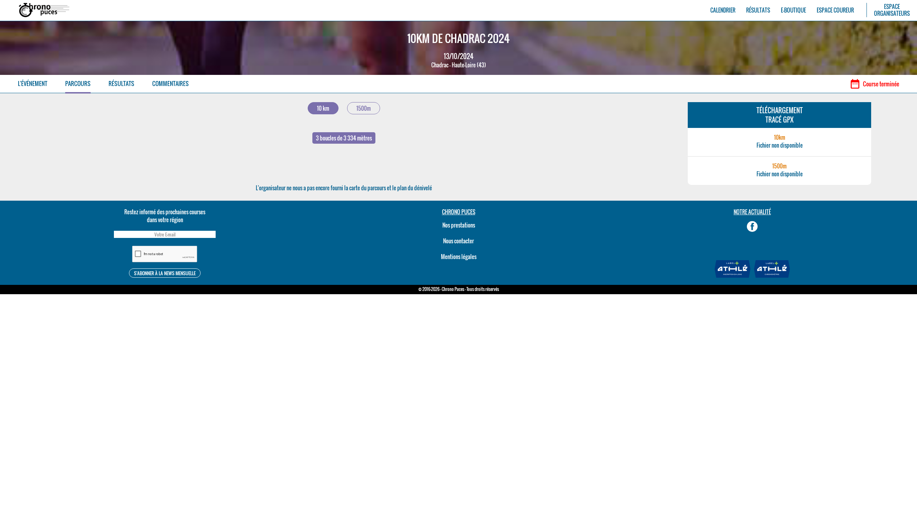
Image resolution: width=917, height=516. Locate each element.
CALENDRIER (722, 10)
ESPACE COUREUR (835, 10)
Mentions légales (458, 257)
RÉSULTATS (758, 10)
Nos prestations (458, 225)
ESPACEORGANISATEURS (892, 10)
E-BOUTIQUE (793, 10)
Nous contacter (458, 241)
